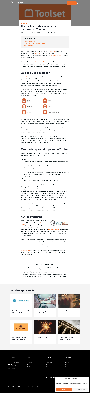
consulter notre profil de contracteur (42, 62)
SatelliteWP (38, 53)
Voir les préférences (80, 389)
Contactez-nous (25, 250)
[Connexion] (78, 3)
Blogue (41, 3)
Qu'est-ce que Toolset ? (29, 41)
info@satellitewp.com (13, 370)
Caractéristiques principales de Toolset (34, 43)
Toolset (56, 252)
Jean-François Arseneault (45, 264)
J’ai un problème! (71, 3)
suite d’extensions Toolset (30, 77)
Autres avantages (28, 45)
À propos (48, 3)
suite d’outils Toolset (57, 55)
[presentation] (21, 301)
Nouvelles (24, 23)
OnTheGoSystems (53, 229)
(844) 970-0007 (11, 368)
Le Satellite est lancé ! (43, 337)
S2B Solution (51, 51)
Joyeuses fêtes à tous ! (67, 311)
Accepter (64, 389)
